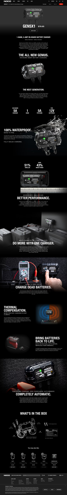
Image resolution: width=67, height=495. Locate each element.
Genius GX (20, 482)
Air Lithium (12, 481)
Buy (61, 4)
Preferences (59, 489)
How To (55, 4)
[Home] (7, 1)
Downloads (49, 481)
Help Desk (27, 480)
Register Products (28, 482)
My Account (35, 482)
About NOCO (42, 480)
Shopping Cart (35, 480)
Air (27, 1)
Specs (50, 4)
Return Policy (35, 483)
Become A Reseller (50, 480)
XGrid (32, 1)
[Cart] (56, 1)
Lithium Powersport (21, 483)
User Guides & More (28, 483)
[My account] (59, 1)
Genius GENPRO (21, 481)
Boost (14, 1)
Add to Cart (33, 30)
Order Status (35, 481)
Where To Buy (43, 481)
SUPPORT (52, 1)
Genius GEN (20, 480)
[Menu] (62, 1)
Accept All (45, 489)
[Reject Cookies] (65, 486)
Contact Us (27, 481)
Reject (52, 489)
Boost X (12, 483)
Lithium (23, 1)
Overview (44, 4)
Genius (19, 1)
